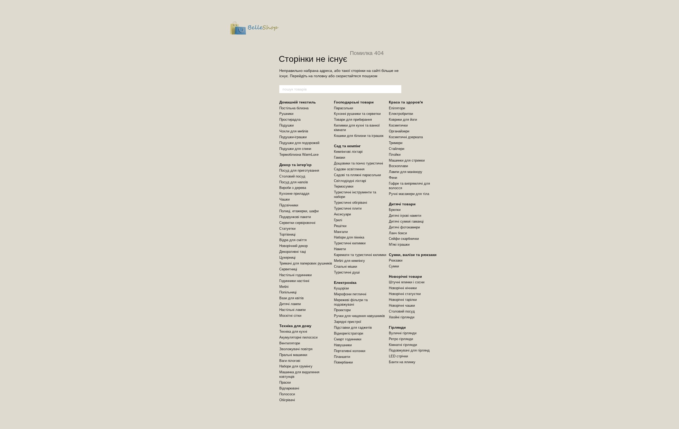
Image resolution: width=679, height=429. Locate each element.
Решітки (340, 226)
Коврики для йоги (403, 120)
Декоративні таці (292, 252)
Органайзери (399, 131)
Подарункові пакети (295, 217)
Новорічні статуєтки (405, 294)
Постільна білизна (293, 108)
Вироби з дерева (292, 188)
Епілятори (397, 108)
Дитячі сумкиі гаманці (406, 221)
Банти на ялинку (402, 362)
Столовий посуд (292, 176)
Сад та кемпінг (347, 146)
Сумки (394, 266)
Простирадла (290, 120)
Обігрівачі (287, 400)
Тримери (395, 143)
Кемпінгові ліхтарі (348, 152)
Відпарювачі (289, 388)
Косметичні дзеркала (406, 137)
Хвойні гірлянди (401, 317)
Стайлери (396, 149)
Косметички (398, 125)
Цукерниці (287, 257)
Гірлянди (397, 327)
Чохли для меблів (293, 131)
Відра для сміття (293, 240)
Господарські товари (354, 102)
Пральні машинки (293, 355)
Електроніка (345, 282)
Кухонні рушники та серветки (357, 114)
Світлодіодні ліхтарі (350, 181)
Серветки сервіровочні (297, 223)
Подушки (286, 125)
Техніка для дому (295, 326)
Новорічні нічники (403, 288)
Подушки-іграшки (293, 137)
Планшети (342, 357)
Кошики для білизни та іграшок (359, 136)
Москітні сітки (290, 316)
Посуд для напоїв (293, 182)
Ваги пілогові (289, 361)
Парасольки (343, 108)
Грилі (338, 220)
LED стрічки (398, 356)
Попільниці (288, 292)
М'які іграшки (399, 244)
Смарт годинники (347, 339)
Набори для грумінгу (295, 366)
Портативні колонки (349, 351)
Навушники (343, 345)
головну (320, 76)
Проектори (342, 310)
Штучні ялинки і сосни (406, 282)
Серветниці (288, 269)
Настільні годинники (295, 275)
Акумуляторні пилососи (298, 337)
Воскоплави (398, 166)
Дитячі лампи (290, 304)
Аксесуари (342, 214)
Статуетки (287, 229)
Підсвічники (288, 205)
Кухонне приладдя (294, 194)
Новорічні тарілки (403, 300)
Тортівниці (287, 234)
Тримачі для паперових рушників (305, 263)
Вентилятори (289, 343)
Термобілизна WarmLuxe (299, 155)
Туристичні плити (348, 208)
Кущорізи (341, 288)
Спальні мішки (345, 266)
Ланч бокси (398, 233)
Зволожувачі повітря (295, 349)
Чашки (284, 199)
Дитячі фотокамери (404, 227)
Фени (393, 178)
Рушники (286, 114)
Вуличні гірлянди (402, 333)
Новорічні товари (405, 276)
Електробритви (401, 114)
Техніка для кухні (293, 331)
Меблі (284, 287)
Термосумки (343, 186)
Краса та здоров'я (406, 102)
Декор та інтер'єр (295, 165)
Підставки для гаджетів (353, 328)
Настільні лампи (292, 310)
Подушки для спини (295, 149)
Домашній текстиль (297, 102)
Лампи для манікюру (405, 172)
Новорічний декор (293, 246)
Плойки (395, 155)
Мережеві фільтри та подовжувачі (351, 302)
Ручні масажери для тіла (409, 194)
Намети (340, 249)
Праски (285, 382)
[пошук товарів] (397, 89)
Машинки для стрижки (407, 160)
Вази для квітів (291, 298)
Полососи (287, 394)
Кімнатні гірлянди (403, 345)
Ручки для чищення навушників (359, 316)
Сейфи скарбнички (404, 239)
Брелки (395, 210)
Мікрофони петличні (350, 294)
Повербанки (343, 362)
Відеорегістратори (348, 333)
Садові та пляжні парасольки (357, 175)
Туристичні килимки (349, 243)
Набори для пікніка (349, 237)
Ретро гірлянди (401, 339)
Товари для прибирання (353, 120)
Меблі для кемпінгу (349, 261)
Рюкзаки (395, 260)
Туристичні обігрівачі (350, 203)
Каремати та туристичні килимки (360, 255)
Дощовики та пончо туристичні (358, 163)
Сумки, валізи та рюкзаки (413, 255)
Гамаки (339, 157)
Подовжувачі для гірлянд (409, 350)
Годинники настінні (294, 281)
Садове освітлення (349, 169)
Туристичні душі (347, 272)
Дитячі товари (402, 204)
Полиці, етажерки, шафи (299, 211)
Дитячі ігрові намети (405, 216)
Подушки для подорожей (299, 143)
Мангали (341, 232)
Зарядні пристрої (347, 322)
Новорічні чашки (402, 305)
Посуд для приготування (299, 170)
